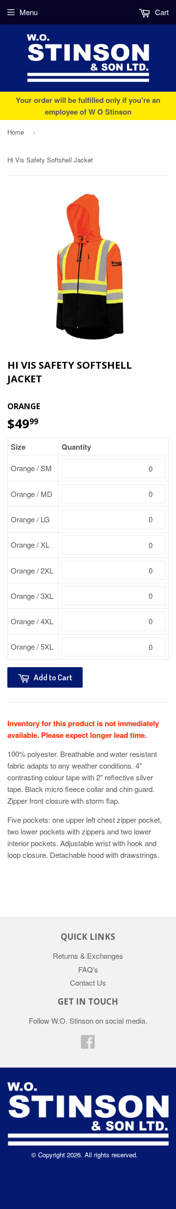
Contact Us (88, 982)
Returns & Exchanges (88, 956)
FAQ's (88, 969)
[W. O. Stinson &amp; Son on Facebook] (88, 1044)
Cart (161, 12)
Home (15, 132)
